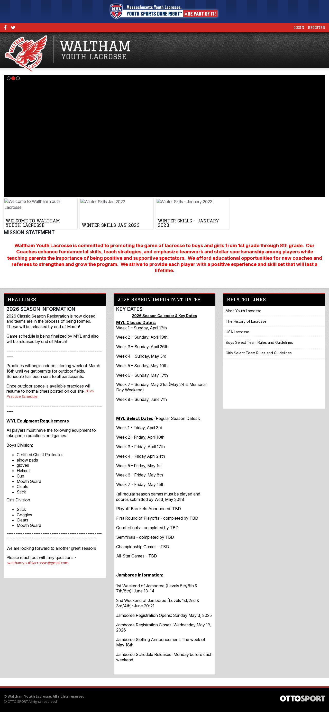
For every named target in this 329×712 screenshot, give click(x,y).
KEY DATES (129, 309)
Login (299, 27)
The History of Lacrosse (246, 321)
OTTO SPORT (18, 701)
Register (316, 27)
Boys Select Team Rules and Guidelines (259, 342)
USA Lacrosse (237, 332)
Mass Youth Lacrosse (243, 311)
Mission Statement (29, 232)
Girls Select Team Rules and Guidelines (259, 353)
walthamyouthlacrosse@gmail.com (37, 562)
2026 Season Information (40, 309)
